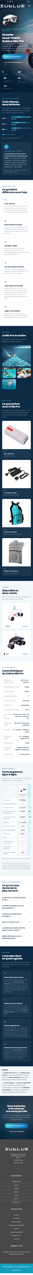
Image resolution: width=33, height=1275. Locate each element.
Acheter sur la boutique (12, 56)
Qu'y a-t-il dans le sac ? (11, 922)
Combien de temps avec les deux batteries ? (13, 907)
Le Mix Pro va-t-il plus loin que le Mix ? (14, 899)
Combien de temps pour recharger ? (11, 915)
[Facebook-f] (7, 1)
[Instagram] (12, 1)
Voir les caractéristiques (12, 62)
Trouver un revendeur (16, 1131)
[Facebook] (12, 1167)
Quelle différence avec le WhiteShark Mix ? (12, 937)
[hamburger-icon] (29, 6)
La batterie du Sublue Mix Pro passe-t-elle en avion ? (13, 929)
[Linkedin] (10, 1)
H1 (22, 315)
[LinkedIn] (16, 1167)
